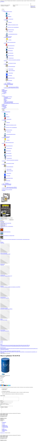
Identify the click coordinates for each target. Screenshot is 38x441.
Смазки (5, 100)
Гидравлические (31, 348)
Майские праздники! (3, 224)
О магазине (4, 91)
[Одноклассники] (2, 385)
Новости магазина (4, 218)
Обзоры (3, 431)
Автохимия (6, 19)
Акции (3, 89)
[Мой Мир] (3, 385)
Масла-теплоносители (3, 348)
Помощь (3, 424)
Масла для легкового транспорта (17, 351)
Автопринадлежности (7, 37)
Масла (5, 43)
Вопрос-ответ (4, 105)
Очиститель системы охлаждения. (5, 223)
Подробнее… (2, 1)
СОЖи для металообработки (8, 83)
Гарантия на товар (5, 427)
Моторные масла (10, 348)
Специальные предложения (8, 84)
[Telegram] (10, 385)
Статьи (3, 428)
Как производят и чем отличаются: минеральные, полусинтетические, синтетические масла (14, 239)
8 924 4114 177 (33, 6)
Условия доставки (5, 426)
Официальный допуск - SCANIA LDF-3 (6, 226)
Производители (4, 90)
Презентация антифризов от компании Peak (7, 235)
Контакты (3, 93)
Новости (3, 423)
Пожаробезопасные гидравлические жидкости (11, 87)
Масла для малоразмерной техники (28, 351)
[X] (4, 385)
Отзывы (5, 92)
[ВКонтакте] (0, 385)
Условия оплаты (4, 425)
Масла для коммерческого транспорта (6, 351)
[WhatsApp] (7, 385)
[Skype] (8, 385)
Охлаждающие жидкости (8, 11)
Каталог (3, 10)
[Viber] (6, 385)
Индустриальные (20, 348)
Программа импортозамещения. (5, 231)
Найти (3, 110)
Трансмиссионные (26, 348)
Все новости (2, 221)
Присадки (5, 60)
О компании (4, 422)
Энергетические (15, 348)
